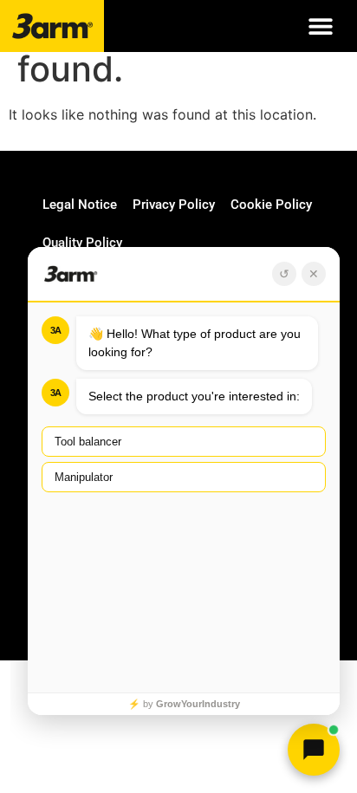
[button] (320, 26)
